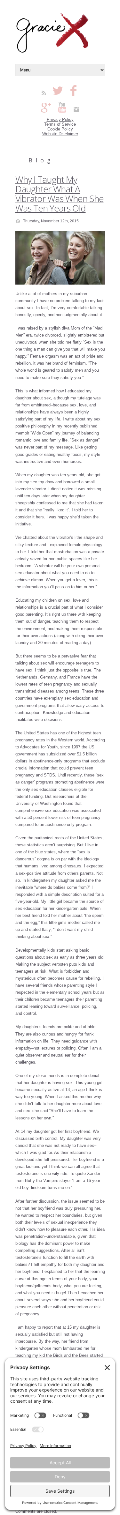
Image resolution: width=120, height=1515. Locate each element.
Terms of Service (60, 124)
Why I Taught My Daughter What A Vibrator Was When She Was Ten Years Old (59, 193)
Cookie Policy (60, 129)
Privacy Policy (60, 119)
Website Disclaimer (60, 133)
